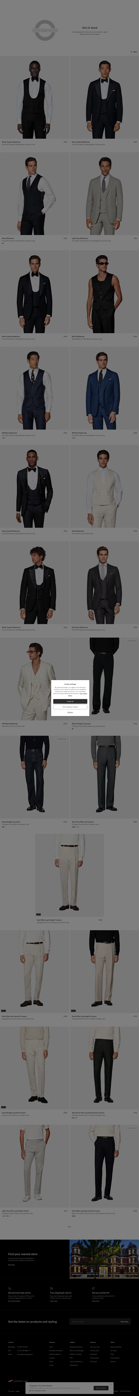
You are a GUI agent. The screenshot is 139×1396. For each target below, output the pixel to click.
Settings (70, 712)
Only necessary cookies (70, 707)
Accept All (70, 701)
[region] (70, 698)
